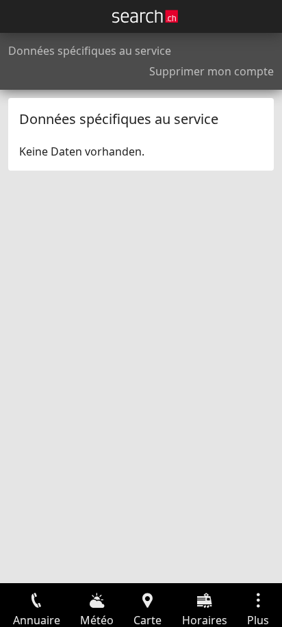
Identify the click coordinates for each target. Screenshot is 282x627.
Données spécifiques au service (89, 50)
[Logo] (145, 16)
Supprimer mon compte (211, 71)
